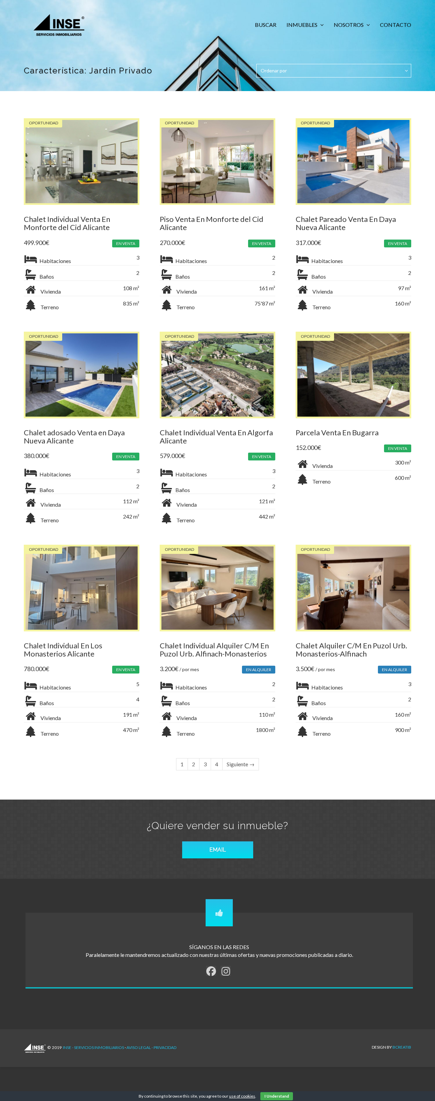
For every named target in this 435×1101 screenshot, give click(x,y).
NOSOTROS (349, 24)
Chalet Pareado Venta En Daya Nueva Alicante (346, 223)
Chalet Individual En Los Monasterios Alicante (63, 649)
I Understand (276, 1096)
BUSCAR (265, 24)
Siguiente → (241, 764)
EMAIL (217, 849)
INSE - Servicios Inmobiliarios (93, 1047)
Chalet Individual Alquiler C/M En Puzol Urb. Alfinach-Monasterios (214, 649)
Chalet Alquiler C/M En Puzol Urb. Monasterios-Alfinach (351, 649)
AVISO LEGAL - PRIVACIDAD (151, 1047)
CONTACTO (395, 24)
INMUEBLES (302, 24)
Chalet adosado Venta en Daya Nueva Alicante (74, 436)
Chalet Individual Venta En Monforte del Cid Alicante (67, 223)
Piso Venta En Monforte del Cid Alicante (211, 223)
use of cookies (242, 1096)
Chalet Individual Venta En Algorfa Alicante (216, 436)
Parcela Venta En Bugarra (337, 432)
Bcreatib (402, 1047)
